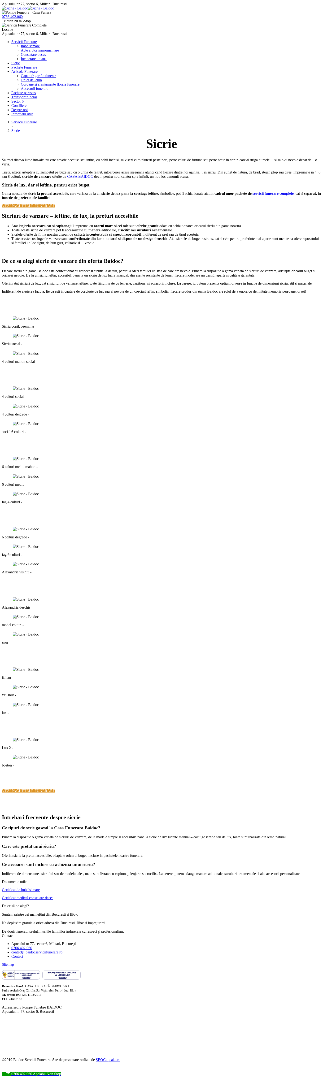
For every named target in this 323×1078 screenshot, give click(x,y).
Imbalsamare (30, 46)
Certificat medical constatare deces (27, 898)
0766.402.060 (12, 17)
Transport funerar (24, 97)
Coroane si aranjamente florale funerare (50, 84)
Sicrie (15, 63)
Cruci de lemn (31, 80)
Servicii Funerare (24, 42)
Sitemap (8, 964)
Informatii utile (22, 114)
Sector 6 (17, 101)
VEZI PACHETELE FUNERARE (28, 206)
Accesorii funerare (34, 89)
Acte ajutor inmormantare (40, 50)
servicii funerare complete (273, 193)
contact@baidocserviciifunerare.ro (36, 952)
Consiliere (18, 106)
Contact (17, 956)
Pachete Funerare (24, 67)
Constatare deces (33, 54)
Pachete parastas (23, 93)
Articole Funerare (24, 71)
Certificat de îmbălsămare (21, 890)
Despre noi (19, 110)
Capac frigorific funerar (38, 76)
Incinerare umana (34, 59)
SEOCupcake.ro (108, 1060)
